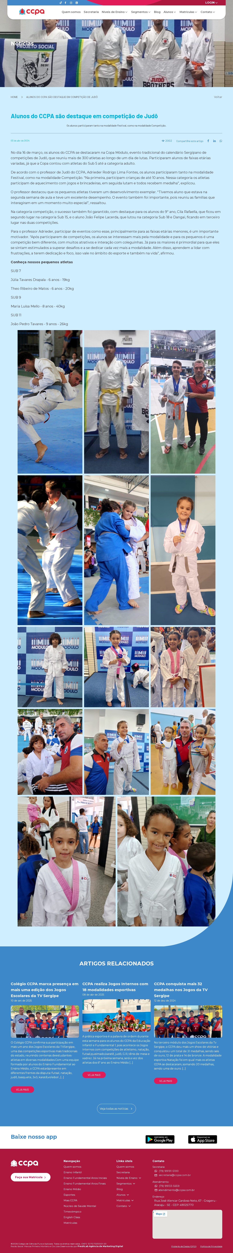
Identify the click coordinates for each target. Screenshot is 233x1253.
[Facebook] (65, 3)
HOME (14, 97)
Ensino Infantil (73, 1172)
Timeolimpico (72, 1211)
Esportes (69, 1194)
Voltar (218, 97)
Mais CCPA (70, 1200)
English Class (72, 1217)
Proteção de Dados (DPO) (183, 1246)
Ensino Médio (72, 1189)
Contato (206, 12)
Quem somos (71, 12)
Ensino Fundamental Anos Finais (85, 1183)
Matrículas (187, 12)
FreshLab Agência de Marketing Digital (100, 1246)
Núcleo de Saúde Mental (80, 1206)
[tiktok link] (61, 3)
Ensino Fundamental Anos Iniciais (85, 1178)
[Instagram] (71, 3)
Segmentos (139, 12)
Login (210, 2)
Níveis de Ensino (113, 12)
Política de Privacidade (211, 1246)
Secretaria (91, 12)
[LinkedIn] (76, 3)
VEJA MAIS (22, 1089)
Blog (157, 12)
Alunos (168, 12)
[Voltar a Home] (31, 11)
